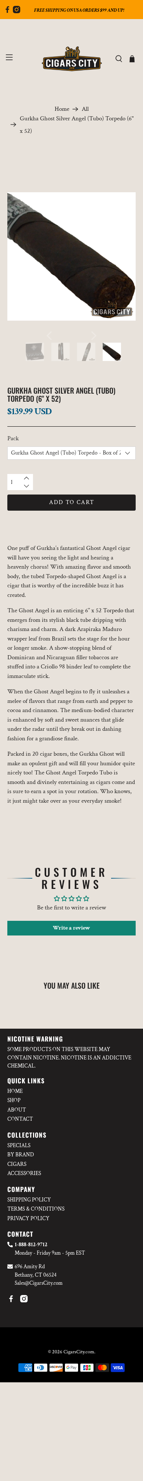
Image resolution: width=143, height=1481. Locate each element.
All (85, 109)
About (16, 1109)
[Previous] (49, 335)
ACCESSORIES (24, 1173)
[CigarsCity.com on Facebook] (7, 11)
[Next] (94, 335)
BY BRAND (20, 1154)
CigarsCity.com (78, 1352)
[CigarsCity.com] (71, 59)
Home (62, 109)
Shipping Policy (29, 1199)
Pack (13, 438)
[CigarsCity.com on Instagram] (16, 11)
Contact (20, 1119)
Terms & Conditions (36, 1208)
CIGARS (16, 1164)
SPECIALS (18, 1145)
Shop (14, 1100)
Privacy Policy (28, 1218)
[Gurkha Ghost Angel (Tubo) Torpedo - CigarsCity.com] (71, 256)
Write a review (71, 928)
